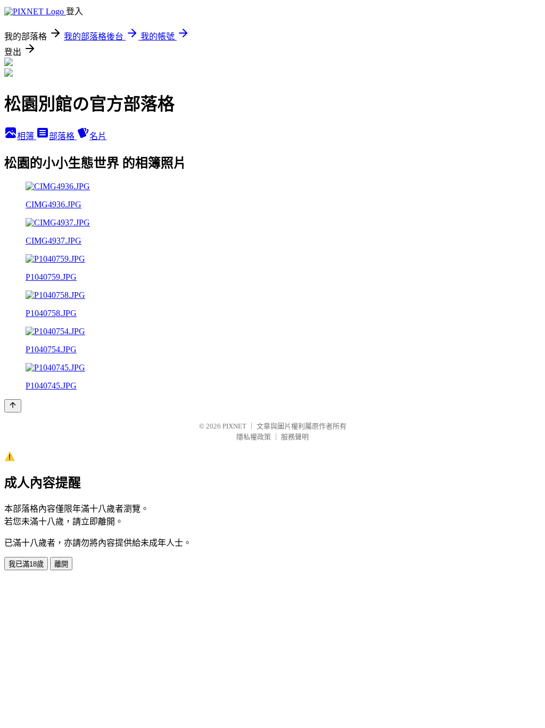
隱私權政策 (253, 437)
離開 (61, 564)
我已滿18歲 (26, 564)
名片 (97, 136)
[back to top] (12, 405)
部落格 (63, 136)
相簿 (26, 136)
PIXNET (234, 426)
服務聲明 (295, 437)
